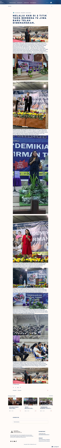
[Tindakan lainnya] (47, 12)
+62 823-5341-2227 (42, 433)
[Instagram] (12, 441)
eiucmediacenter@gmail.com (44, 434)
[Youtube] (14, 441)
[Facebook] (11, 441)
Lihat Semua (51, 395)
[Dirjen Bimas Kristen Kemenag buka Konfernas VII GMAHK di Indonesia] (15, 401)
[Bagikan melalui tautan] (20, 387)
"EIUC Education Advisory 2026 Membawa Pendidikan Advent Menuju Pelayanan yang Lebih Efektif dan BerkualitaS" (30, 407)
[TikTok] (16, 441)
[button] (51, 6)
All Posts (9, 6)
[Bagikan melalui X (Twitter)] (15, 387)
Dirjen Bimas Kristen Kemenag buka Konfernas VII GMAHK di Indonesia (14, 407)
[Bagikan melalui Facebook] (13, 387)
